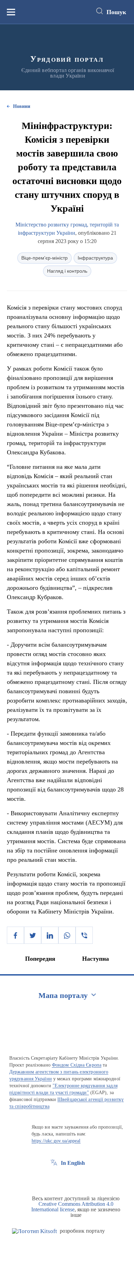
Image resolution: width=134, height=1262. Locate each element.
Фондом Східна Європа (76, 1065)
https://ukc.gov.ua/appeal (56, 1140)
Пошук (116, 12)
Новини (21, 106)
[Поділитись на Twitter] (32, 935)
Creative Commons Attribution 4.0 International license (72, 1206)
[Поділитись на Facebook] (15, 935)
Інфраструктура (95, 258)
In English (73, 1163)
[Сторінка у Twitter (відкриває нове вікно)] (67, 1178)
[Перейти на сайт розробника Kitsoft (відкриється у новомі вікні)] (34, 1231)
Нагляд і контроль (67, 271)
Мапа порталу (63, 995)
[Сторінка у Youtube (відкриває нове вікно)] (79, 1178)
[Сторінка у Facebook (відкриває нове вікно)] (54, 1178)
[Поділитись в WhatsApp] (67, 935)
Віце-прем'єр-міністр (44, 258)
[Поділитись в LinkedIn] (50, 935)
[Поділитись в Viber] (84, 935)
